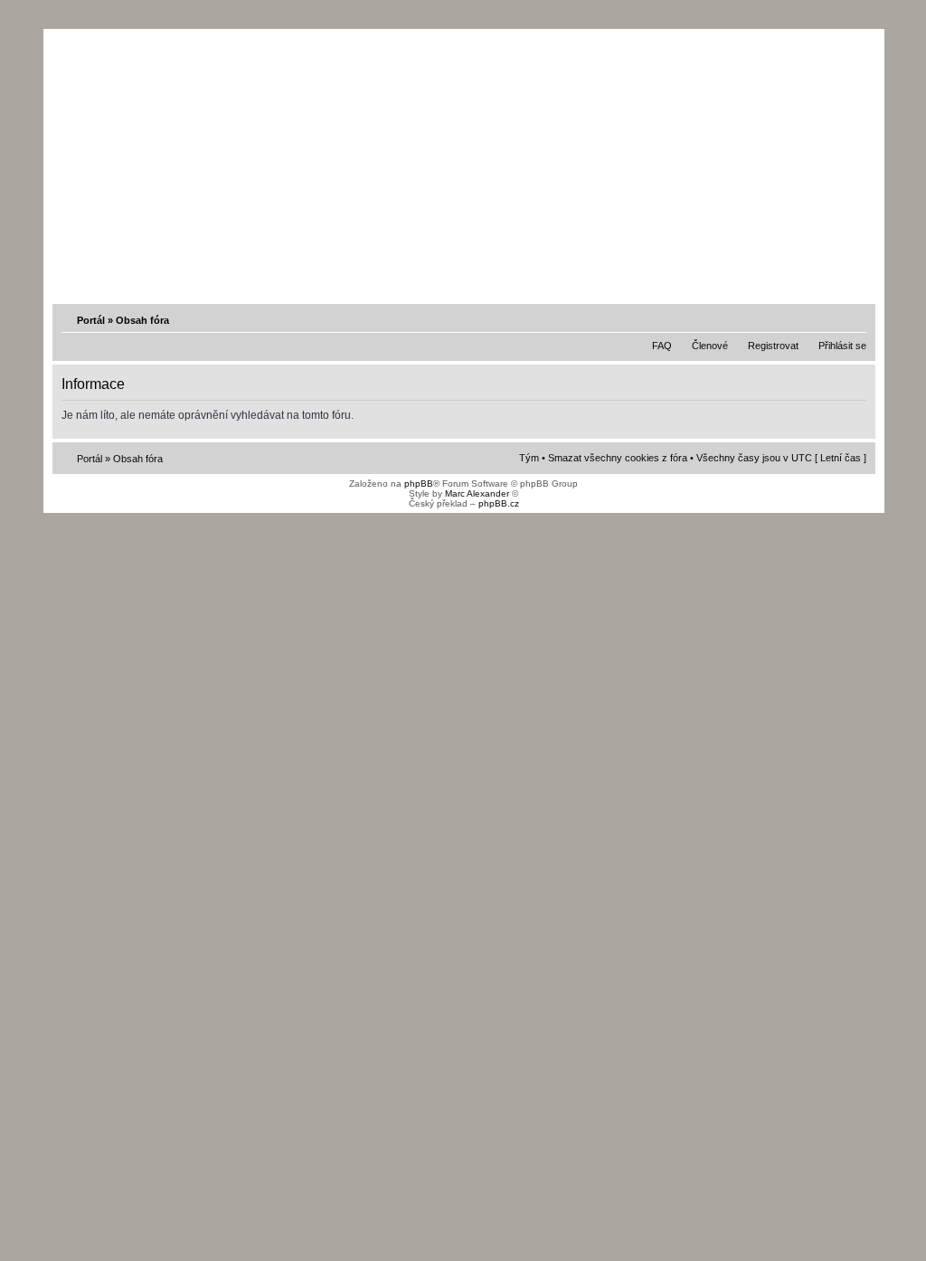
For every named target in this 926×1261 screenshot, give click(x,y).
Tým (529, 457)
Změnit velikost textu (854, 319)
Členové (710, 345)
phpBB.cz (498, 503)
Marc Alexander (477, 493)
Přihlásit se (842, 345)
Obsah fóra (142, 320)
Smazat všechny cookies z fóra (617, 457)
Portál (91, 320)
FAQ (662, 345)
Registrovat (773, 345)
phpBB (418, 483)
